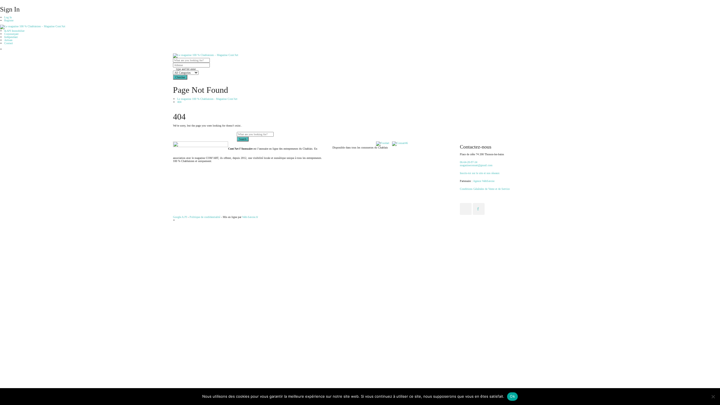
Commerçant (11, 33)
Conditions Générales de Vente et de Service (485, 188)
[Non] (713, 396)
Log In (8, 17)
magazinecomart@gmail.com (476, 165)
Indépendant (11, 37)
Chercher (180, 77)
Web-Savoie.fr (250, 217)
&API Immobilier (14, 30)
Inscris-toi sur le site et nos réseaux (480, 173)
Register (9, 20)
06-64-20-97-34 (468, 162)
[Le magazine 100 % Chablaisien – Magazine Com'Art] (32, 26)
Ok (512, 396)
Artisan (8, 40)
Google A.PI (180, 217)
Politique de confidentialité (205, 217)
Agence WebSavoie (484, 181)
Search (242, 139)
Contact (8, 43)
